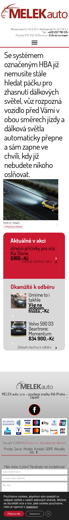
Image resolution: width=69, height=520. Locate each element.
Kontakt (39, 449)
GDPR (49, 449)
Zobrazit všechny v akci (36, 261)
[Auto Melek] (34, 17)
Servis (18, 449)
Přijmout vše (13, 513)
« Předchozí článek (13, 226)
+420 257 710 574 (58, 32)
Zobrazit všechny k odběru (34, 347)
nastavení (32, 506)
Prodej (8, 449)
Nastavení (35, 513)
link (56, 258)
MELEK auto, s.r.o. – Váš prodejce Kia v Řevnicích (43, 442)
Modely (28, 449)
